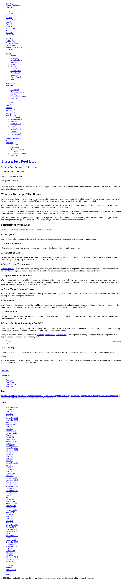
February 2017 (11, 504)
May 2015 (9, 548)
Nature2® (9, 33)
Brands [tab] (9, 3)
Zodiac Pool (15, 129)
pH (99, 396)
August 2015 (10, 559)
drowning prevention (58, 396)
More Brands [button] (11, 115)
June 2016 (9, 519)
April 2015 (10, 561)
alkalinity (24, 396)
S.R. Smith (10, 110)
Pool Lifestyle (11, 384)
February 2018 (11, 478)
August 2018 (10, 482)
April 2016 (10, 514)
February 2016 (11, 510)
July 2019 (9, 467)
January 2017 (11, 506)
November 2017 (12, 486)
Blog (7, 30)
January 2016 (11, 508)
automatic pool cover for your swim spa (51, 335)
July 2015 (9, 555)
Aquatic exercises (7, 269)
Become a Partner (12, 43)
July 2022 (9, 414)
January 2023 (11, 540)
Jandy (8, 105)
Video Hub (10, 50)
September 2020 (12, 446)
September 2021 (12, 418)
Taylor (13, 126)
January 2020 (11, 439)
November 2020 (12, 448)
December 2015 (12, 557)
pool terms (5, 398)
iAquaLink (10, 113)
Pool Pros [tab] (9, 7)
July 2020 (9, 461)
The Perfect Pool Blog (18, 161)
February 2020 (11, 441)
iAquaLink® (10, 28)
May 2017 (9, 497)
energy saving (71, 396)
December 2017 (12, 484)
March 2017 (10, 501)
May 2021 (9, 422)
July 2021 (9, 429)
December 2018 (12, 480)
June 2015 (9, 553)
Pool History (10, 382)
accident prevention (8, 396)
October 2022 (11, 409)
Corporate (9, 13)
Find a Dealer (11, 570)
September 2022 (12, 407)
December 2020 (12, 450)
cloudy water (44, 396)
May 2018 (9, 471)
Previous (9, 341)
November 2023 (12, 536)
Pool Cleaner (106, 396)
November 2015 (12, 546)
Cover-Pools (15, 134)
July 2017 (9, 493)
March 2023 (10, 538)
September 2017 (12, 491)
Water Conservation (45, 398)
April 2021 (10, 437)
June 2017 (9, 495)
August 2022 (10, 416)
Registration (10, 83)
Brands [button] (9, 54)
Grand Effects (11, 20)
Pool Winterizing (15, 398)
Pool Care (9, 380)
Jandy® (9, 22)
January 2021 (11, 431)
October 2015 (11, 544)
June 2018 (9, 476)
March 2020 (10, 444)
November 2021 (12, 420)
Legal (8, 574)
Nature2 (14, 132)
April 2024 (10, 533)
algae (18, 396)
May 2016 (9, 516)
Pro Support (10, 45)
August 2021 (10, 435)
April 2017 (10, 499)
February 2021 (11, 433)
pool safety (115, 396)
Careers (8, 572)
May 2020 (9, 456)
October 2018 (11, 469)
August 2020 (10, 452)
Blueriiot (9, 18)
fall (78, 396)
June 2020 (9, 459)
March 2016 (10, 512)
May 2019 (9, 465)
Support (9, 567)
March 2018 (10, 474)
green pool (84, 396)
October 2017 (11, 489)
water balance (33, 398)
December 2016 (12, 531)
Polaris (9, 108)
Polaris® (9, 24)
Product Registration (13, 5)
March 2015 (10, 551)
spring (25, 398)
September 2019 (12, 463)
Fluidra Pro (10, 41)
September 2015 (12, 542)
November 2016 (12, 529)
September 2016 (12, 525)
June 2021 (9, 426)
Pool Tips (9, 386)
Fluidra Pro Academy (14, 47)
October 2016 (11, 527)
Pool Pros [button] (9, 85)
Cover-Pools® (11, 35)
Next (7, 343)
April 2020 (10, 454)
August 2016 (10, 523)
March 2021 (10, 424)
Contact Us (5, 371)
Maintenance (93, 396)
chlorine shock (33, 396)
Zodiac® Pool (11, 26)
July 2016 (9, 521)
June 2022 (9, 411)
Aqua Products (11, 16)
